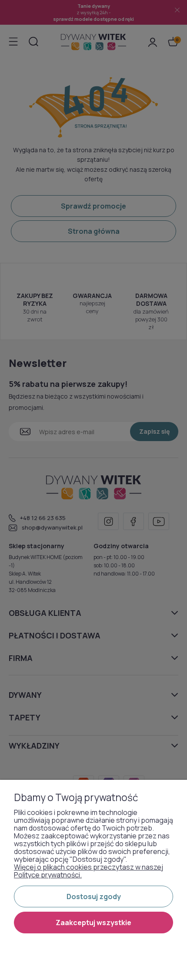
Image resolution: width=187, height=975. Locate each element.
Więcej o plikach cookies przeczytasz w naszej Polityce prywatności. (88, 871)
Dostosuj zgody (94, 896)
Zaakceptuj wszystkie (93, 922)
